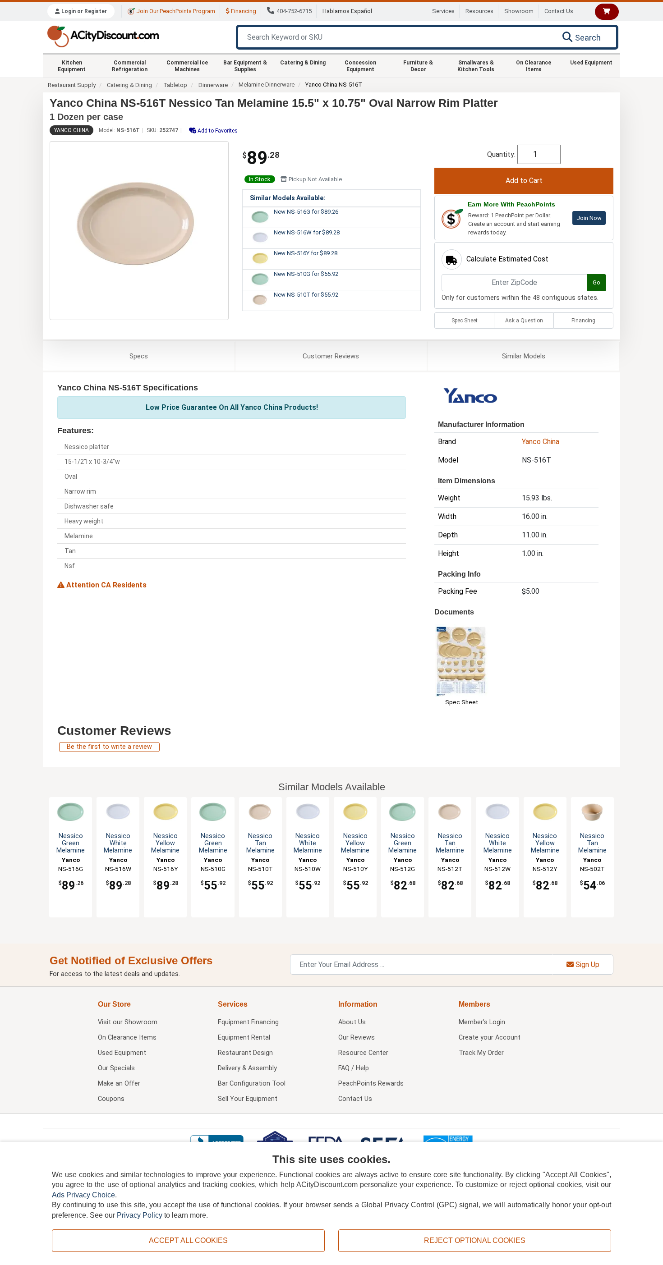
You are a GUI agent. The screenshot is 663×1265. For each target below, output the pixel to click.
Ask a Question (524, 320)
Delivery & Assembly (247, 1068)
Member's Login (482, 1022)
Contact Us (558, 11)
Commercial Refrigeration (129, 66)
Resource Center (363, 1053)
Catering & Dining (303, 63)
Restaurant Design (245, 1053)
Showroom (519, 11)
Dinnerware (213, 85)
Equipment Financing (248, 1022)
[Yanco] (470, 397)
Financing (243, 11)
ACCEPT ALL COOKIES (188, 1240)
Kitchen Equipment (72, 66)
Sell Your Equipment (247, 1099)
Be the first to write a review (109, 747)
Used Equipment (591, 63)
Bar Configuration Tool (251, 1083)
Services (443, 11)
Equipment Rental (244, 1037)
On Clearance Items (533, 66)
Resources (479, 11)
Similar (523, 356)
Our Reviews (356, 1037)
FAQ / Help (353, 1068)
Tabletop (175, 85)
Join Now (589, 218)
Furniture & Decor (418, 66)
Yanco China (71, 130)
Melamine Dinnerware (267, 84)
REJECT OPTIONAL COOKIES (474, 1240)
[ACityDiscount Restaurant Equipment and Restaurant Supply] (103, 36)
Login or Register (83, 11)
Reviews (331, 356)
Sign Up (586, 964)
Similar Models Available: (287, 198)
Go (596, 282)
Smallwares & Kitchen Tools (475, 66)
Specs (138, 356)
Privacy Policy (139, 1215)
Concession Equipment (360, 66)
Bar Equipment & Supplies (245, 66)
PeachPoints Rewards (371, 1083)
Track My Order (481, 1053)
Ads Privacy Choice (83, 1195)
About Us (352, 1022)
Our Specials (116, 1068)
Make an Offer (119, 1083)
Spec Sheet (464, 320)
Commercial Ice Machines (187, 66)
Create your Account (489, 1037)
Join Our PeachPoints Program (175, 11)
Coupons (111, 1099)
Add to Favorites (217, 131)
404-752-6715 (294, 11)
